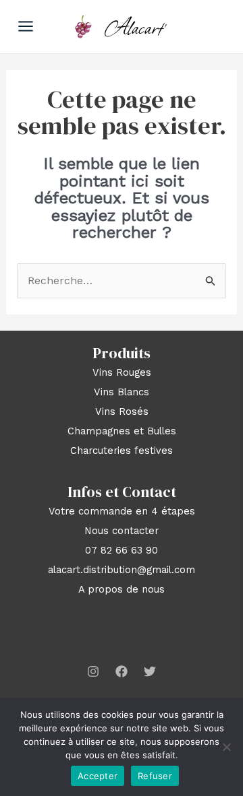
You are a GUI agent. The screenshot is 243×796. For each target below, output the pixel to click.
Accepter (97, 775)
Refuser (155, 775)
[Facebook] (121, 671)
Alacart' (136, 26)
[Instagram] (93, 671)
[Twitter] (150, 671)
